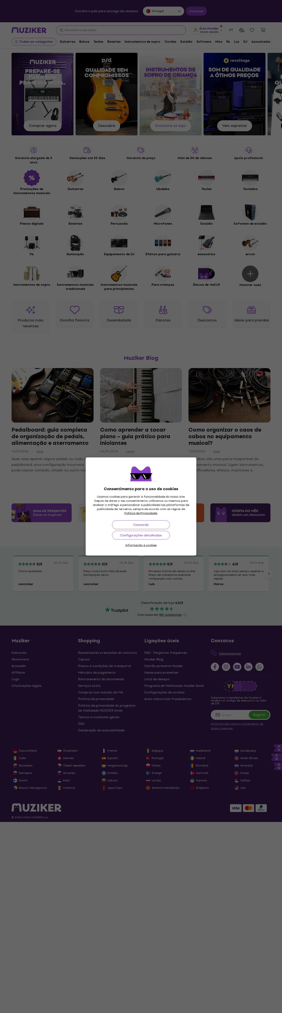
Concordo (141, 524)
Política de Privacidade (140, 513)
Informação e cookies (141, 545)
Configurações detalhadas (141, 535)
